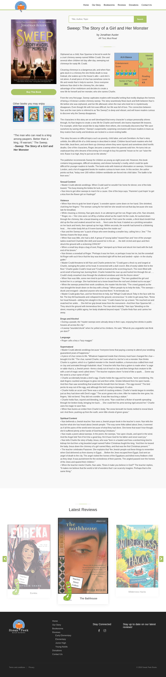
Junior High (60, 643)
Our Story (56, 625)
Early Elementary (63, 635)
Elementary (60, 639)
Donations (57, 650)
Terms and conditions (17, 667)
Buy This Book (33, 92)
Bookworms (57, 628)
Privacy (31, 667)
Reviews (56, 632)
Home (55, 621)
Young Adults (61, 647)
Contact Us (57, 654)
